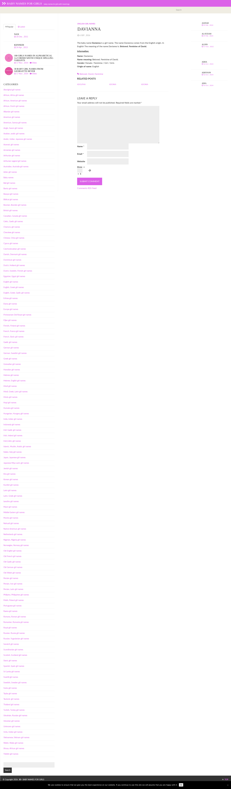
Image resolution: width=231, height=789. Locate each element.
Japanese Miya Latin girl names (16, 463)
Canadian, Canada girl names (15, 216)
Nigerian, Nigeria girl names (14, 540)
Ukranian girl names (11, 721)
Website (81, 161)
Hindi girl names (10, 386)
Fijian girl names (10, 320)
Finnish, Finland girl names (14, 326)
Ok (181, 785)
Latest (22, 27)
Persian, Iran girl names (12, 584)
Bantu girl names (10, 189)
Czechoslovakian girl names (14, 249)
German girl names (11, 348)
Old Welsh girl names (12, 573)
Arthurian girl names (11, 156)
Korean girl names (10, 480)
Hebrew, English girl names (14, 381)
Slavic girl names (10, 661)
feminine (99, 74)
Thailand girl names (11, 705)
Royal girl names (10, 628)
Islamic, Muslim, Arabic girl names (17, 447)
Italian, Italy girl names (12, 452)
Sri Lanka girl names (11, 672)
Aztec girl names (10, 172)
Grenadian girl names (12, 364)
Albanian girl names (11, 112)
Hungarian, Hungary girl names (16, 414)
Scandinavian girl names (13, 650)
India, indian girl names (12, 419)
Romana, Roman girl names (14, 617)
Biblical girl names (10, 200)
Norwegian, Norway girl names (16, 545)
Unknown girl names (11, 727)
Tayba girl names (10, 694)
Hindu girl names (10, 397)
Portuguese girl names (12, 606)
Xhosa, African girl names (13, 749)
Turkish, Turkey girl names (14, 710)
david (91, 74)
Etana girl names (10, 304)
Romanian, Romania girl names (16, 622)
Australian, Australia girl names (15, 167)
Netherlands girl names (12, 534)
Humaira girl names (11, 408)
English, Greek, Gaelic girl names (16, 293)
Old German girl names (12, 567)
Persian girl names (10, 578)
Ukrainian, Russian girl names (15, 716)
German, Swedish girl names (15, 353)
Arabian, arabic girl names (13, 134)
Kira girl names (9, 474)
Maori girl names (10, 507)
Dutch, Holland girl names (14, 265)
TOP (226, 780)
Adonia (112, 84)
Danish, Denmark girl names (15, 254)
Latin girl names (9, 491)
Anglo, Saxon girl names (13, 128)
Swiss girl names (10, 688)
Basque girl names (10, 194)
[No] (227, 785)
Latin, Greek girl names (12, 496)
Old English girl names (12, 551)
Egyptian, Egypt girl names (14, 276)
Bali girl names (9, 183)
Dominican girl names (12, 260)
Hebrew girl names (11, 375)
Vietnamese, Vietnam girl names (16, 738)
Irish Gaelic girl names (12, 430)
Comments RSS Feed (87, 188)
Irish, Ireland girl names (12, 436)
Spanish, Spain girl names (13, 666)
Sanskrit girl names (11, 644)
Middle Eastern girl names (14, 512)
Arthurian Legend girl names (14, 161)
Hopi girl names (9, 403)
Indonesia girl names (11, 425)
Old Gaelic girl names (12, 562)
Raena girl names (10, 611)
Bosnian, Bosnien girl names (14, 205)
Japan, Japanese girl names (14, 458)
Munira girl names (10, 518)
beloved (83, 74)
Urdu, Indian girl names (12, 732)
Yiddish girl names (10, 754)
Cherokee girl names (11, 233)
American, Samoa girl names (15, 123)
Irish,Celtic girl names (12, 441)
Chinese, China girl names (13, 238)
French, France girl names (13, 331)
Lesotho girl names (11, 501)
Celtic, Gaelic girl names (13, 222)
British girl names (10, 211)
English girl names (86, 24)
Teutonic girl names (11, 699)
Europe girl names (10, 309)
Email (80, 154)
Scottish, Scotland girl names (15, 655)
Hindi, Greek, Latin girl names (15, 392)
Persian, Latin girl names (13, 589)
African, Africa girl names (13, 95)
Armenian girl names (11, 150)
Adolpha (81, 84)
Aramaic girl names (11, 145)
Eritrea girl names (10, 298)
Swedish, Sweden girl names (15, 683)
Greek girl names (10, 359)
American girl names (11, 117)
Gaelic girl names (10, 342)
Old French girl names (12, 556)
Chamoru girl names (11, 227)
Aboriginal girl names (11, 90)
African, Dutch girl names (13, 106)
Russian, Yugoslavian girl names (16, 639)
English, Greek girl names (13, 287)
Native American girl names (14, 529)
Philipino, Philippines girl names (16, 595)
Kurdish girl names (11, 485)
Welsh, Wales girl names (13, 743)
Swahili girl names (10, 677)
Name (80, 146)
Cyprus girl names (10, 243)
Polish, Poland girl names (13, 600)
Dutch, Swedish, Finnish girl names (17, 271)
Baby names (8, 178)
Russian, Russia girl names (14, 633)
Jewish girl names (10, 469)
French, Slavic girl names (13, 337)
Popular (10, 27)
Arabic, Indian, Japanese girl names (17, 139)
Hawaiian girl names (11, 370)
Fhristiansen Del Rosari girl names (17, 315)
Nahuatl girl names (11, 523)
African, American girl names (15, 101)
